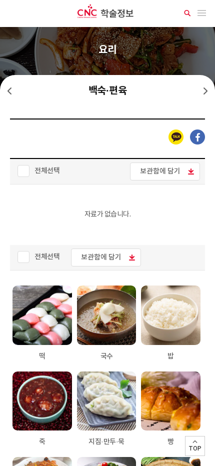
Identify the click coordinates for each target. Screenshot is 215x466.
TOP (195, 448)
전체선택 (47, 170)
